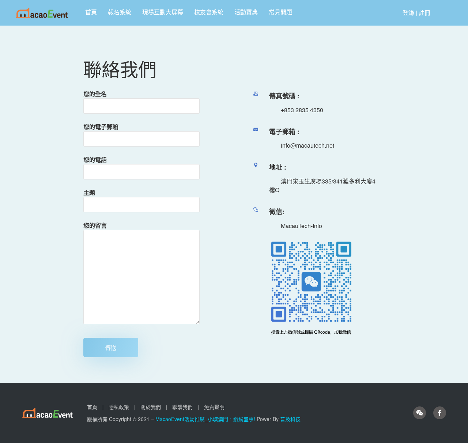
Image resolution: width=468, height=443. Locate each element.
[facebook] (439, 413)
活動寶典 (246, 12)
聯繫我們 (182, 407)
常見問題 (280, 12)
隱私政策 (119, 407)
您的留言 (95, 225)
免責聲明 (214, 407)
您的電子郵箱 (100, 126)
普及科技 (290, 419)
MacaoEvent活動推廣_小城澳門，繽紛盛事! (206, 419)
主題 (89, 192)
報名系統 (119, 12)
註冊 (424, 12)
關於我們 (150, 407)
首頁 (91, 12)
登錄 (408, 12)
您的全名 (95, 94)
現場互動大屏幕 (162, 12)
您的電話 (95, 159)
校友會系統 (208, 12)
